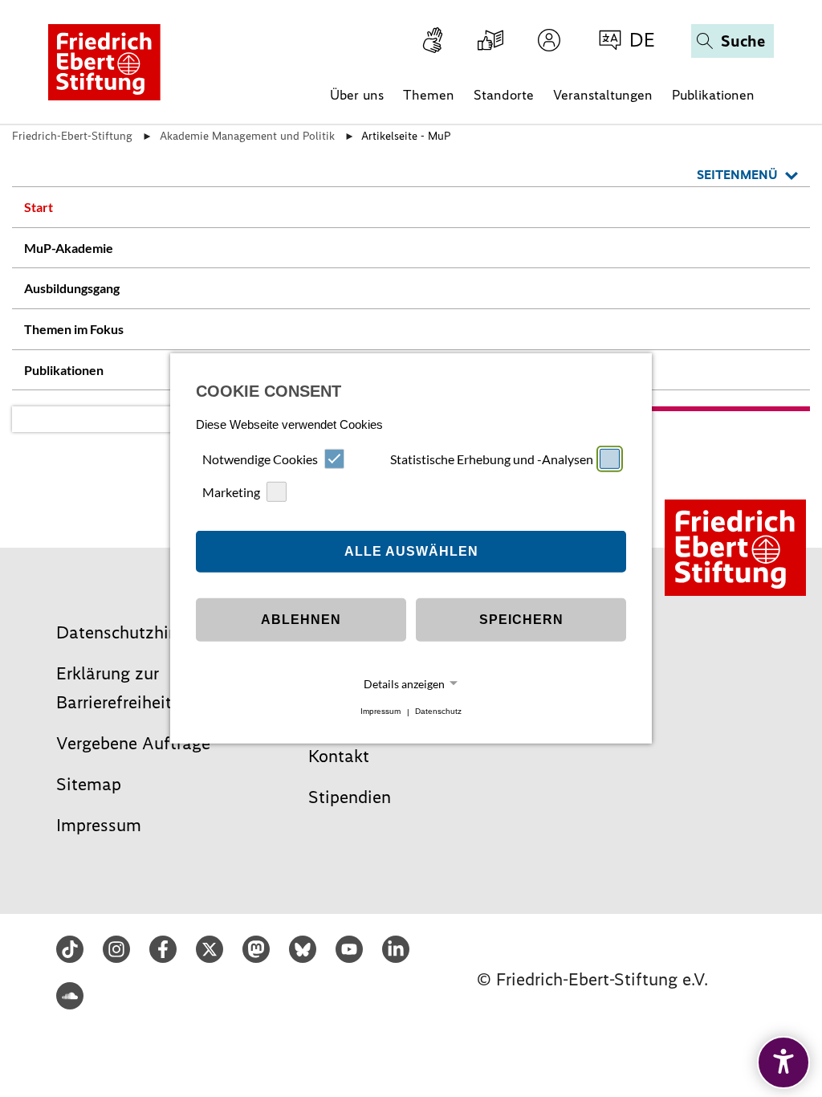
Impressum (380, 712)
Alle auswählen (411, 551)
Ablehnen (301, 619)
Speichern (521, 619)
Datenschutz (438, 712)
